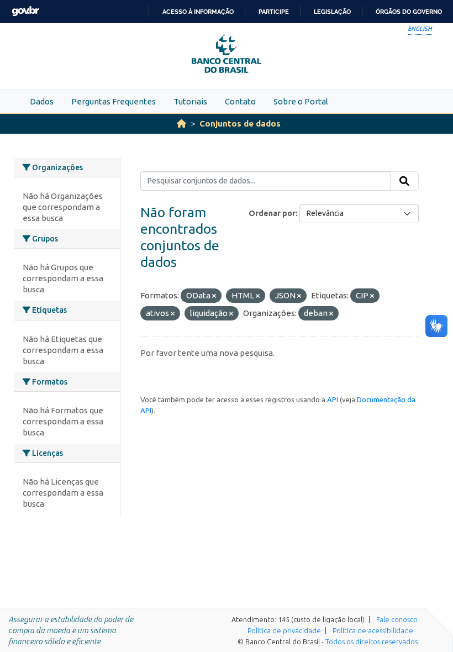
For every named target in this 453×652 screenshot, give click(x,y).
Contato (240, 101)
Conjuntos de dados (240, 123)
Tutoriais (190, 101)
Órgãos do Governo (409, 11)
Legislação (332, 11)
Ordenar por (272, 213)
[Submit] (404, 181)
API (332, 399)
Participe (274, 11)
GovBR (25, 11)
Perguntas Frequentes (113, 101)
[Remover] (214, 296)
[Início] (181, 123)
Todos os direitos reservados (371, 641)
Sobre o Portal (300, 101)
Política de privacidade (284, 630)
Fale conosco (397, 619)
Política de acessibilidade (373, 630)
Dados (42, 101)
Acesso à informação (198, 11)
